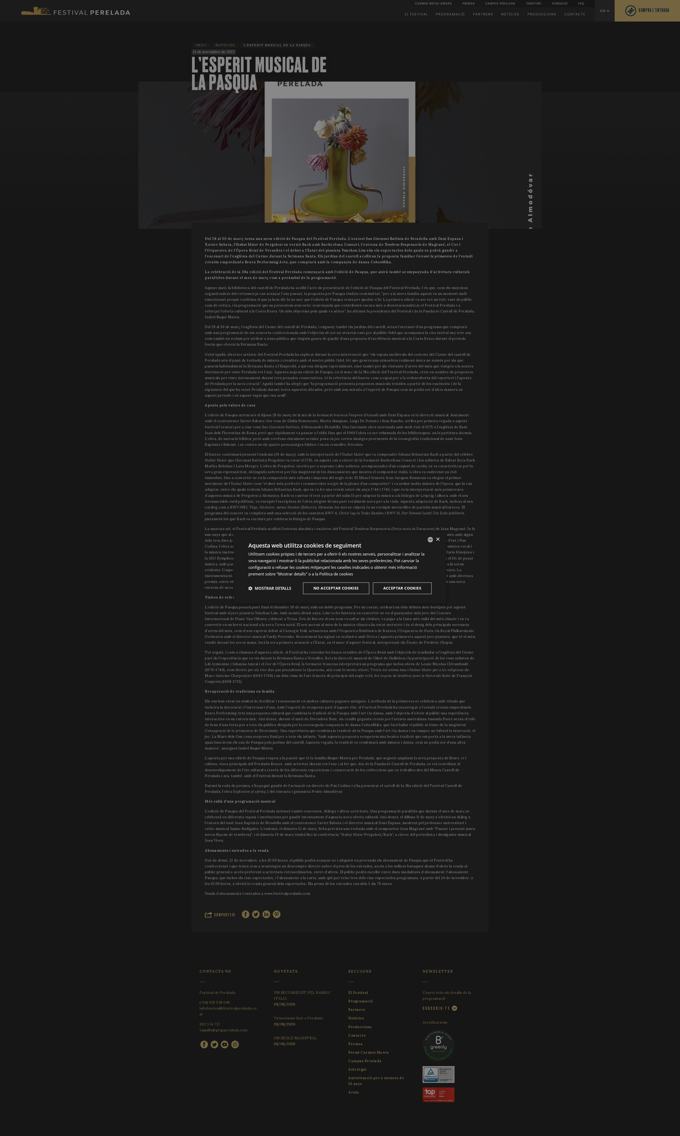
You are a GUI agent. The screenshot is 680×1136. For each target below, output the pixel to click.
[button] (269, 588)
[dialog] (340, 567)
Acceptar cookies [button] (402, 588)
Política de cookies (336, 574)
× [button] (438, 539)
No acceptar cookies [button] (336, 588)
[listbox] (430, 539)
